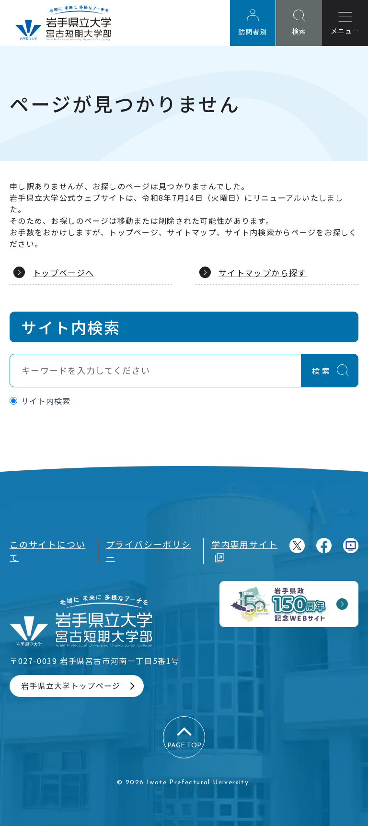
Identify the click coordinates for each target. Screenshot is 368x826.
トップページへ (63, 273)
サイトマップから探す (262, 273)
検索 (322, 370)
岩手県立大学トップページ (70, 685)
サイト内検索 (46, 401)
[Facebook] (324, 545)
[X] (297, 545)
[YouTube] (350, 545)
